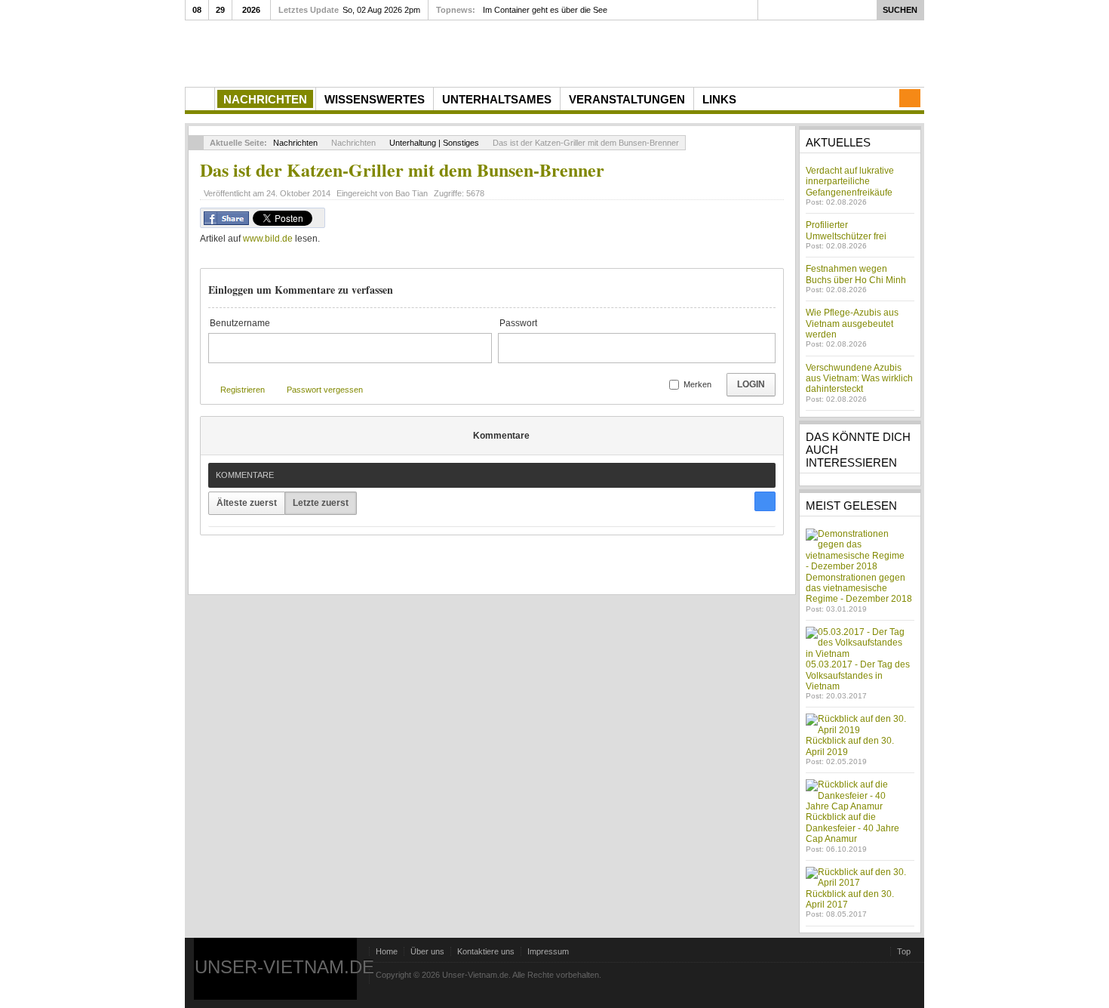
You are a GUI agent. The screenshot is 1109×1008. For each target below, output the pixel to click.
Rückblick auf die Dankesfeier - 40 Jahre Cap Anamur (852, 828)
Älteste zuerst (247, 503)
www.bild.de (268, 238)
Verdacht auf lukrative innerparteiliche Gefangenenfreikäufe (850, 181)
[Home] (199, 99)
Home (387, 951)
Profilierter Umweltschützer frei (846, 230)
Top (904, 951)
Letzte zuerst (321, 503)
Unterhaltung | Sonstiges (434, 142)
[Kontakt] (909, 98)
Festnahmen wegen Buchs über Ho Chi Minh (856, 274)
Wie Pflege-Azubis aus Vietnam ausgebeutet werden (852, 323)
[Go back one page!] (196, 142)
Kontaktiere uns (486, 951)
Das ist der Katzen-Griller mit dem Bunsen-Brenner (402, 169)
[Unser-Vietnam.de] (328, 51)
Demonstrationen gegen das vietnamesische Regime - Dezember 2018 (859, 588)
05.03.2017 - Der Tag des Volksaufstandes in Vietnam (858, 675)
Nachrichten (295, 142)
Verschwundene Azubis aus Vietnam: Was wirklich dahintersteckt (859, 378)
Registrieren (242, 389)
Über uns (427, 951)
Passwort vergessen (325, 389)
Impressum (548, 951)
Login (751, 384)
